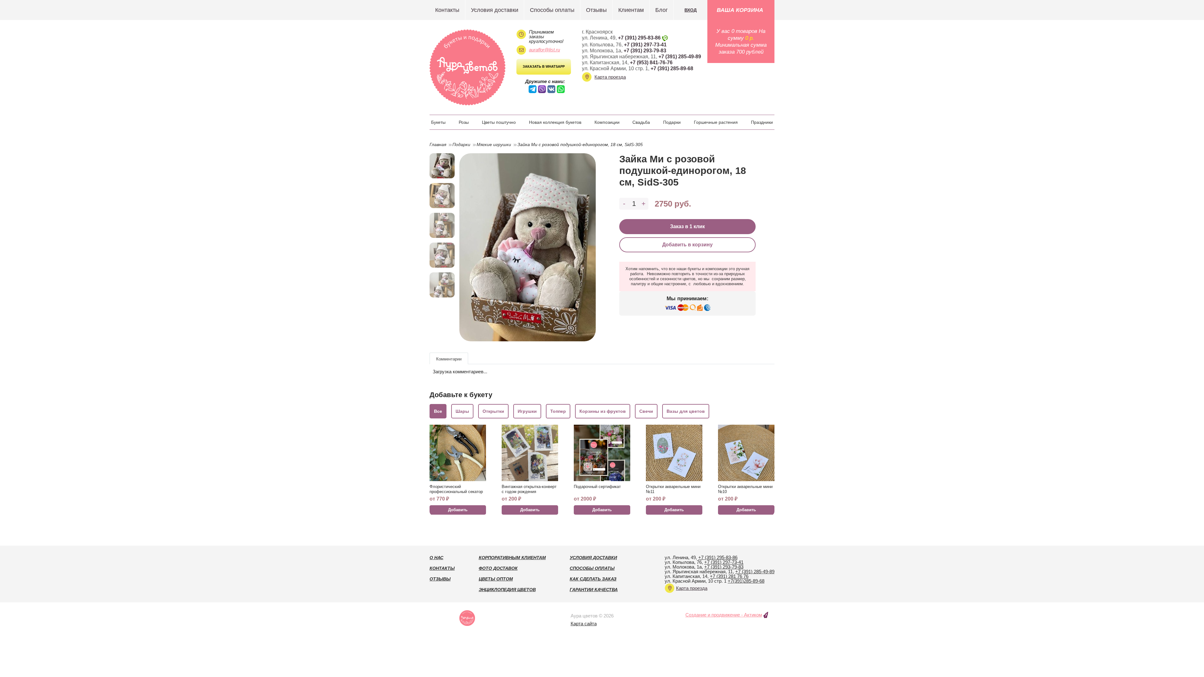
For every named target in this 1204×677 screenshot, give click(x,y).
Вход (690, 10)
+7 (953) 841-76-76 (651, 62)
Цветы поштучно (499, 122)
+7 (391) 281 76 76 (729, 576)
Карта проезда (610, 77)
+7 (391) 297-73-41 (645, 44)
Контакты (447, 10)
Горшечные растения (716, 122)
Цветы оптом (496, 578)
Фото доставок (498, 568)
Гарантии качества (594, 589)
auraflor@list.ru (544, 49)
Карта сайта (584, 623)
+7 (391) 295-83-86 (639, 37)
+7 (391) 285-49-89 (679, 56)
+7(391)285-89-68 (746, 581)
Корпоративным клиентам (512, 557)
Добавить (457, 509)
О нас (436, 557)
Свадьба (641, 122)
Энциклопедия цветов (507, 589)
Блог (661, 10)
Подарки (672, 122)
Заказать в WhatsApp (544, 66)
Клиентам (631, 10)
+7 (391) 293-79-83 (645, 50)
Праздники (762, 122)
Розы (464, 122)
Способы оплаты (552, 10)
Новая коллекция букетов (555, 122)
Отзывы (596, 10)
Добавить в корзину (687, 244)
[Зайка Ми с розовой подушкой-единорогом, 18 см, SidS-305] (527, 247)
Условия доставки (494, 10)
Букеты (438, 122)
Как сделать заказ (593, 578)
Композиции (607, 122)
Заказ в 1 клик (687, 226)
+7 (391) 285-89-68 (672, 68)
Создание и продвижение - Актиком (723, 614)
